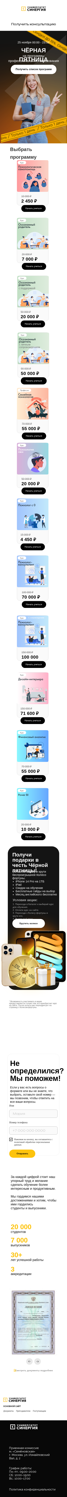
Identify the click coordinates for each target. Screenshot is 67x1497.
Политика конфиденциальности (32, 1489)
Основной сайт (12, 1406)
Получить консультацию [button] (33, 24)
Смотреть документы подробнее (34, 1370)
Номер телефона (18, 1122)
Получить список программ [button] (34, 69)
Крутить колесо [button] (29, 923)
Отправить (22, 1153)
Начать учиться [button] (34, 490)
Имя (11, 1105)
